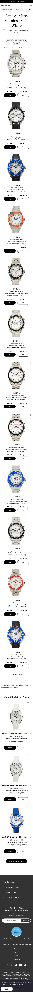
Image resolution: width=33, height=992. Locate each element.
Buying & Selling (9, 892)
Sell (23, 95)
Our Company (9, 882)
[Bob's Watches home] (5, 5)
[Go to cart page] (27, 5)
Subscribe (26, 920)
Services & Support (11, 887)
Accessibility (16, 959)
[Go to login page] (24, 5)
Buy (10, 95)
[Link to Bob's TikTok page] (25, 965)
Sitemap (16, 955)
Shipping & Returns (11, 897)
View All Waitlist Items (16, 861)
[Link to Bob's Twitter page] (7, 965)
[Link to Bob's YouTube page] (20, 965)
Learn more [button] (20, 984)
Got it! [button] (6, 989)
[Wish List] (28, 703)
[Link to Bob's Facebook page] (11, 965)
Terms (16, 952)
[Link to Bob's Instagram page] (15, 965)
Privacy (16, 949)
